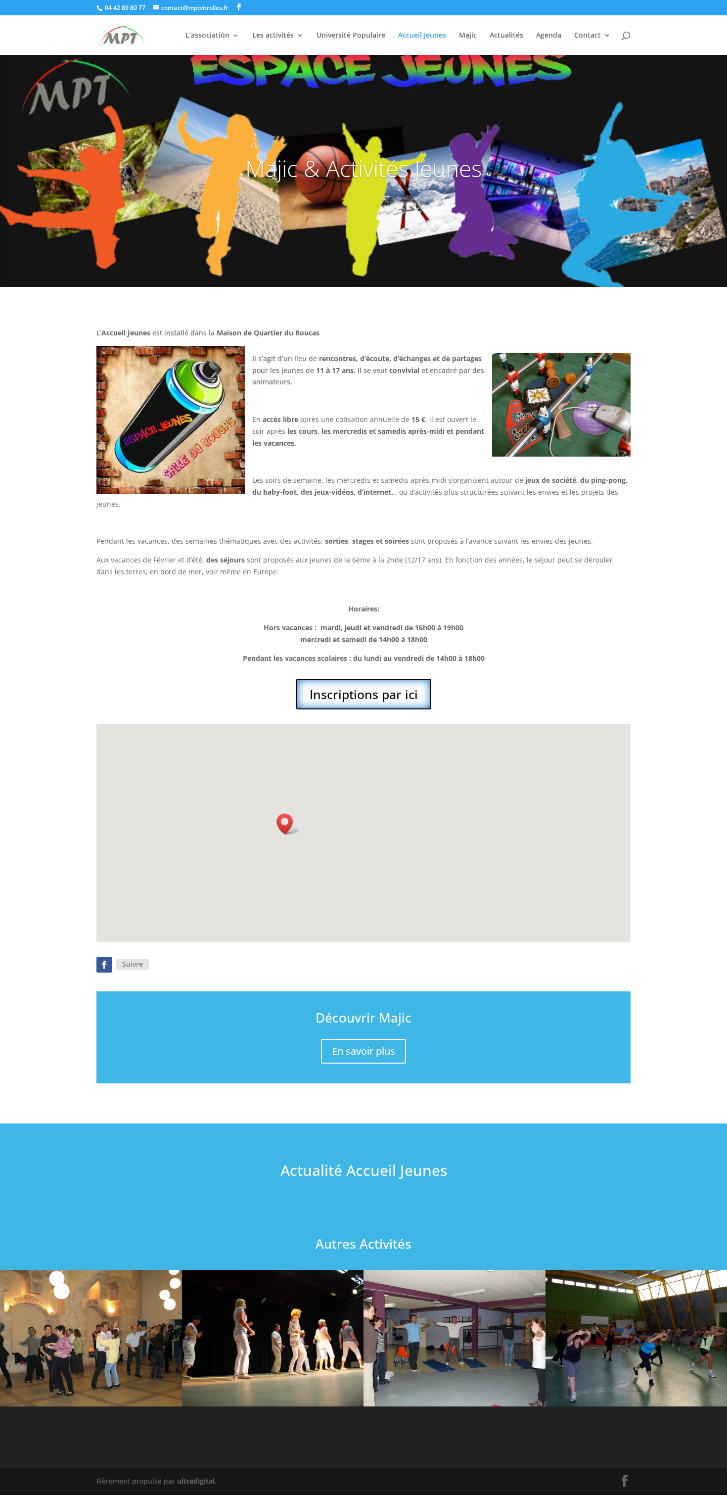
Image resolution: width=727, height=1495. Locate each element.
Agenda (548, 36)
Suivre (132, 964)
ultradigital (196, 1481)
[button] (287, 824)
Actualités (506, 36)
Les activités (273, 36)
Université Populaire (351, 36)
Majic (468, 36)
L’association (207, 36)
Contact (587, 36)
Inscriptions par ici (364, 694)
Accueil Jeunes (422, 36)
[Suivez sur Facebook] (104, 965)
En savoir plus (363, 1051)
